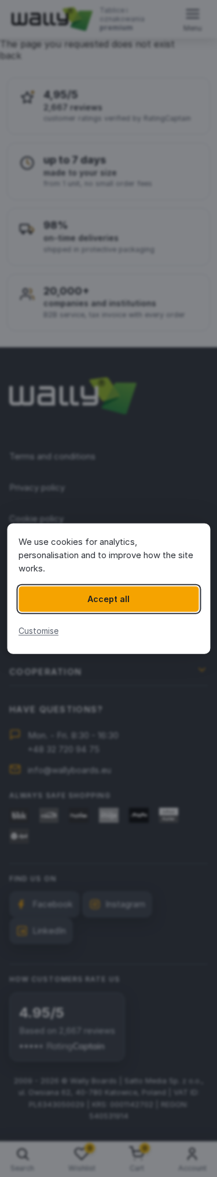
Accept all (108, 599)
